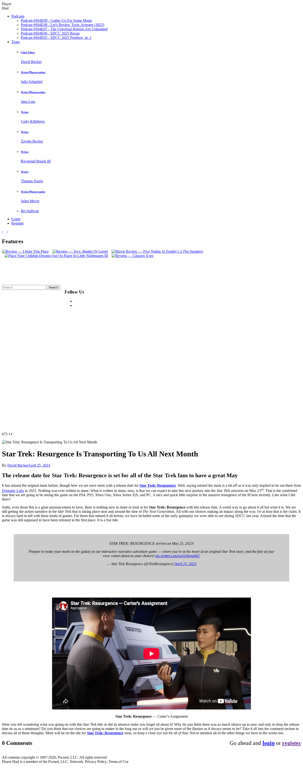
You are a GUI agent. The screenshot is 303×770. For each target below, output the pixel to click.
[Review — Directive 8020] (85, 251)
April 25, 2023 (185, 564)
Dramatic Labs (13, 491)
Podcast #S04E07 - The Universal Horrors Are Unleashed (64, 29)
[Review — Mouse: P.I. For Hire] (136, 251)
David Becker (17, 465)
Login (15, 219)
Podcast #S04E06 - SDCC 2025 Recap (50, 33)
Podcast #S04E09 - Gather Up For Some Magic (56, 20)
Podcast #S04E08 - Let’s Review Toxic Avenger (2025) (62, 25)
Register (17, 223)
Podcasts (17, 16)
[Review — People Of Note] (188, 251)
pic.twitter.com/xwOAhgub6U (178, 556)
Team (15, 42)
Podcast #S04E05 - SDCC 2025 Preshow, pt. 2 (56, 38)
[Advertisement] (209, 356)
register (291, 743)
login (269, 743)
